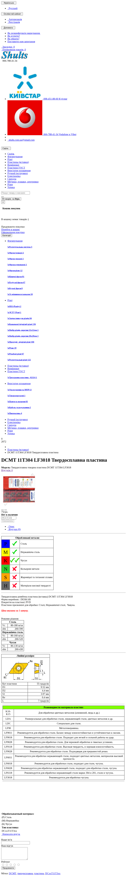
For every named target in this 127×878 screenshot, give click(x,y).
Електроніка (13, 176)
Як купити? (13, 36)
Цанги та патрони (17, 401)
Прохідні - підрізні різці (20, 342)
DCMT (12, 873)
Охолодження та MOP (19, 390)
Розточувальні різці (19, 360)
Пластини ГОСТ (16, 167)
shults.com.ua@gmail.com (21, 140)
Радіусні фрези (16, 282)
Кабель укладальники (19, 407)
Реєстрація (13, 22)
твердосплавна (25, 873)
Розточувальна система (19, 247)
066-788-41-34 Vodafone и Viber (59, 134)
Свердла (11, 179)
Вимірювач (13, 165)
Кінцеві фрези (15, 276)
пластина (39, 873)
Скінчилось (7, 521)
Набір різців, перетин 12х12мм (23, 330)
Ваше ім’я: (6, 839)
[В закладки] (2, 509)
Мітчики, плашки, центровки (23, 181)
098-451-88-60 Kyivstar (54, 98)
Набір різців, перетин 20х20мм (23, 336)
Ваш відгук (7, 845)
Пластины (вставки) (18, 162)
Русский (12, 8)
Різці (9, 159)
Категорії (6, 235)
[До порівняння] (5, 509)
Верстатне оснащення (19, 170)
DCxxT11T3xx (52, 873)
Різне (10, 184)
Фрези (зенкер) (15, 253)
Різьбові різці (15, 354)
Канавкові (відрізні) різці (21, 324)
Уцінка (11, 187)
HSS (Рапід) (14, 306)
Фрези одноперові (17, 264)
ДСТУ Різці (14, 312)
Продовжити (8, 868)
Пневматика (14, 413)
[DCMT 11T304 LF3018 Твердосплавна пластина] (19, 506)
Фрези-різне (14, 270)
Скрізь (10, 153)
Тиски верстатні (16, 395)
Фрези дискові (15, 259)
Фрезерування (14, 156)
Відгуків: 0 (7, 470)
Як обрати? (13, 38)
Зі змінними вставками (20, 294)
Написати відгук (10, 834)
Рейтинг (5, 861)
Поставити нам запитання (21, 41)
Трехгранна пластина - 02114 (22, 377)
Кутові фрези (15, 288)
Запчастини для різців (19, 318)
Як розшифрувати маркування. (23, 33)
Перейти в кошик (10, 229)
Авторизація (14, 19)
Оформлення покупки (13, 232)
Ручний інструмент (17, 173)
